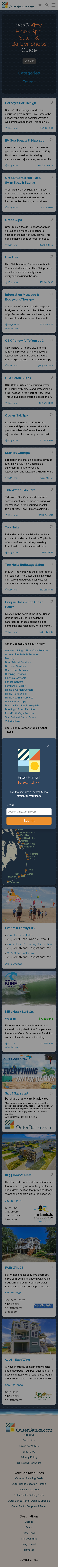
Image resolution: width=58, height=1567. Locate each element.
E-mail (10, 804)
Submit (29, 821)
